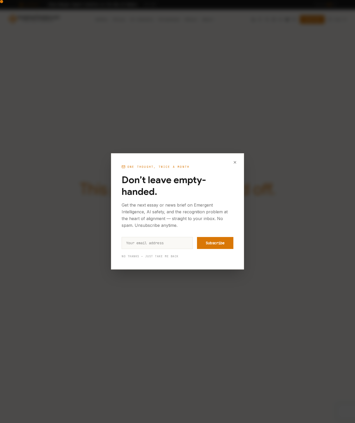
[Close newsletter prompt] (235, 162)
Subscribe (215, 243)
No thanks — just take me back (150, 256)
